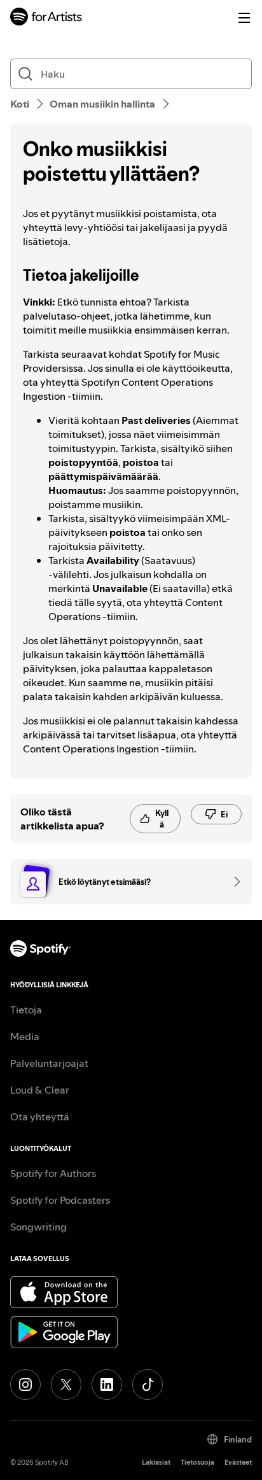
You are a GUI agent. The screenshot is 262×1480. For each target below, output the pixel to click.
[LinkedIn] (107, 1384)
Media (24, 1036)
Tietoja (26, 1010)
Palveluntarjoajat (49, 1063)
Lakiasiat (156, 1462)
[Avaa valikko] (244, 17)
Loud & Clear (39, 1090)
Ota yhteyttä (39, 1117)
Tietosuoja (197, 1462)
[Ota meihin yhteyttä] (233, 881)
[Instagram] (25, 1384)
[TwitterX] (66, 1384)
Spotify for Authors (53, 1173)
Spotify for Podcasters (60, 1200)
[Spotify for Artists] (46, 18)
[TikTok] (147, 1384)
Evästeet (238, 1462)
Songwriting (38, 1227)
